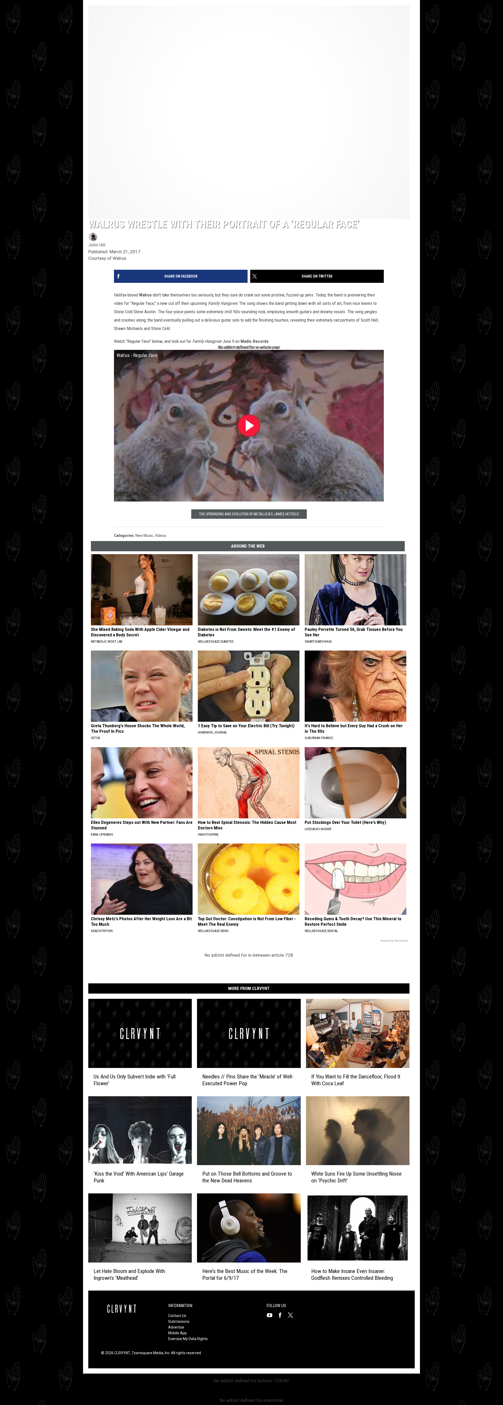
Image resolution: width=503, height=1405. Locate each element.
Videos (160, 535)
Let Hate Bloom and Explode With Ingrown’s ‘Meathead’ (129, 1274)
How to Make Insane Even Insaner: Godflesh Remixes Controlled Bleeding (352, 1274)
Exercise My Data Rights (188, 1339)
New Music (144, 535)
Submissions (178, 1321)
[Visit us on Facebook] (282, 1315)
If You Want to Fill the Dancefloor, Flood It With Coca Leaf (355, 1079)
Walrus (145, 294)
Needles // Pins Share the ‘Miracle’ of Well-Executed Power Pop (247, 1079)
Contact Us (177, 1316)
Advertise (176, 1327)
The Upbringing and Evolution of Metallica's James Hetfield (249, 514)
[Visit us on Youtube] (271, 1315)
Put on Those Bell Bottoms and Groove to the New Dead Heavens (247, 1177)
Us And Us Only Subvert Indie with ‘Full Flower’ (135, 1079)
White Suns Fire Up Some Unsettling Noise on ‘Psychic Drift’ (356, 1177)
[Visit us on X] (292, 1315)
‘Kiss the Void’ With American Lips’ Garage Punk (139, 1177)
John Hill (96, 244)
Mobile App (177, 1333)
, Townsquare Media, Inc (150, 1353)
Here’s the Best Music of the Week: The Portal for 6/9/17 (244, 1274)
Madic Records (254, 341)
